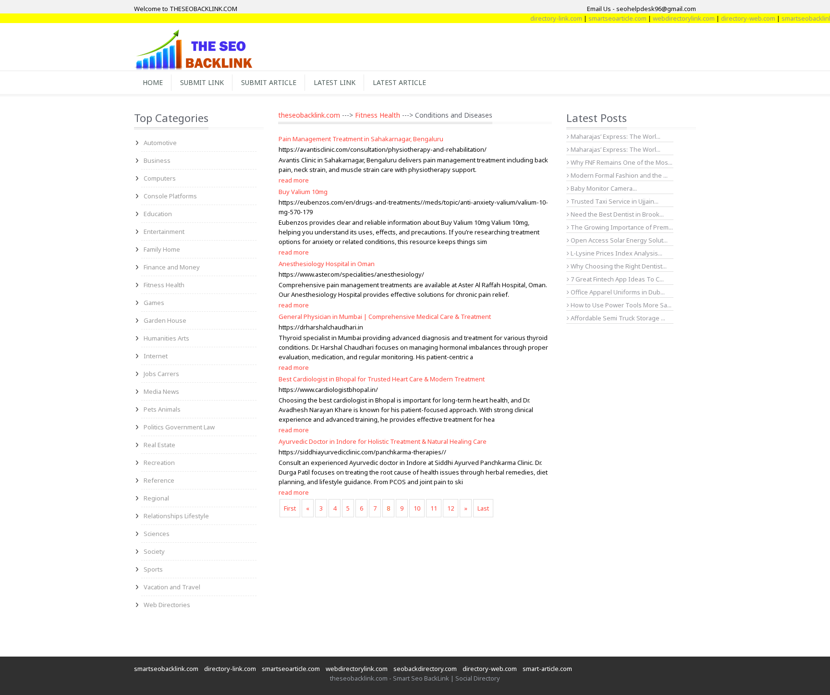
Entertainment (164, 231)
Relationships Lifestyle (176, 516)
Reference (159, 480)
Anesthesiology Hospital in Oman (327, 263)
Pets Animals (162, 409)
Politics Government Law (179, 427)
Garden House (165, 320)
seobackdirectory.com (425, 668)
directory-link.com (546, 18)
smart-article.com (547, 668)
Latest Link (334, 82)
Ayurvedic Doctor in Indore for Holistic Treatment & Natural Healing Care (383, 441)
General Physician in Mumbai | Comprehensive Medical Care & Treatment (385, 316)
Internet (156, 356)
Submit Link (202, 82)
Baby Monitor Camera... (603, 188)
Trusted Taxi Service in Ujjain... (614, 201)
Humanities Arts (166, 338)
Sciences (157, 533)
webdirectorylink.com (673, 18)
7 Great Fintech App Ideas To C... (616, 279)
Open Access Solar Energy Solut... (618, 240)
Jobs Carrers (161, 373)
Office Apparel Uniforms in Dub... (617, 292)
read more (294, 180)
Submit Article (268, 82)
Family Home (162, 249)
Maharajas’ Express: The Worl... (614, 136)
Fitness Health (164, 284)
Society (154, 551)
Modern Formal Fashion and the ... (618, 175)
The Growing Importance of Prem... (621, 227)
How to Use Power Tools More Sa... (620, 305)
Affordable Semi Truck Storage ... (617, 318)
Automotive (160, 142)
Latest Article (399, 82)
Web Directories (167, 604)
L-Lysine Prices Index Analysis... (615, 253)
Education (158, 213)
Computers (160, 178)
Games (154, 302)
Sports (153, 569)
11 (433, 508)
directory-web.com (737, 18)
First (290, 508)
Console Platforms (170, 196)
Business (157, 160)
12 (450, 508)
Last (483, 508)
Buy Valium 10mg (303, 191)
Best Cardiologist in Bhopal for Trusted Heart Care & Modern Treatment (382, 379)
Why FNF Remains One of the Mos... (620, 162)
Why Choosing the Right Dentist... (618, 266)
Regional (156, 498)
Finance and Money (172, 267)
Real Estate (159, 444)
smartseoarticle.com (607, 18)
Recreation (159, 462)
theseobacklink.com (309, 115)
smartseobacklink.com (166, 668)
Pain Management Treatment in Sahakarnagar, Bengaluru (361, 138)
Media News (161, 391)
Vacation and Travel (172, 587)
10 (417, 508)
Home (153, 82)
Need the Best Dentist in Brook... (616, 214)
